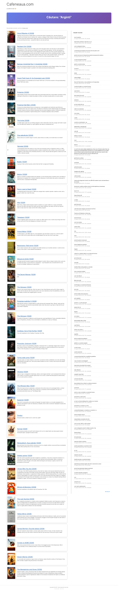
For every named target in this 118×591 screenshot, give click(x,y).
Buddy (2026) (22, 162)
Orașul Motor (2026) (24, 231)
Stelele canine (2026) (24, 455)
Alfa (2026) (21, 202)
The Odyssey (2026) (24, 287)
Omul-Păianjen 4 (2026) (25, 33)
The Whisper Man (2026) (26, 386)
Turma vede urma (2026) (26, 358)
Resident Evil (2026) (24, 46)
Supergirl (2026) (23, 400)
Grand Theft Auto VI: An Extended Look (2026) (33, 78)
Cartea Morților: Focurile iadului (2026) (30, 529)
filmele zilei (25, 28)
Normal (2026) (22, 429)
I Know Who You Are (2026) (27, 469)
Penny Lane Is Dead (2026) (26, 189)
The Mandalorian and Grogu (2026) (29, 569)
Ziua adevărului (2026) (25, 135)
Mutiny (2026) (22, 174)
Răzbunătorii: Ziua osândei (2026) (29, 443)
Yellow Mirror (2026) (24, 514)
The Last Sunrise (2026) (25, 499)
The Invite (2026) (23, 120)
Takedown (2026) (23, 217)
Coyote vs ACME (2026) (25, 543)
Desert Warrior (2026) (25, 557)
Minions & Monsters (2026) (26, 487)
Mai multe (107, 491)
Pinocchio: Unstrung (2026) (27, 343)
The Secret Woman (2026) (26, 274)
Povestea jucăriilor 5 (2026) (27, 301)
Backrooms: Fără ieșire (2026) (27, 245)
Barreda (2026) (22, 146)
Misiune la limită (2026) (25, 259)
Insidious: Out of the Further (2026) (29, 331)
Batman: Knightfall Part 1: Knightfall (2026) (32, 64)
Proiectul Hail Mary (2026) (26, 105)
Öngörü (19, 415)
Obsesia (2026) (22, 372)
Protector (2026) (23, 92)
